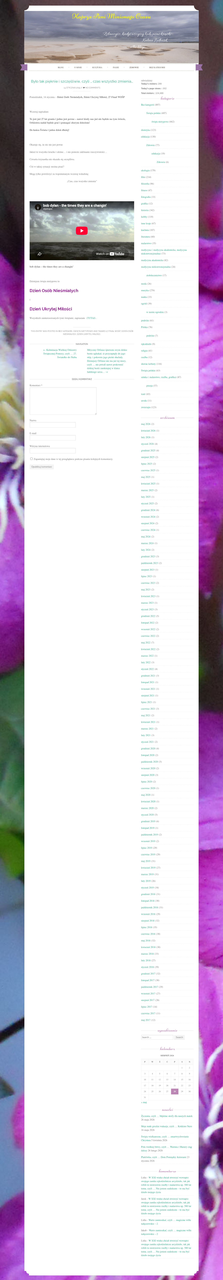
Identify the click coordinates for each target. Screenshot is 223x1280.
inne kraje (146, 223)
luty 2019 (146, 880)
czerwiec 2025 (148, 470)
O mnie (78, 67)
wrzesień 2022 (148, 629)
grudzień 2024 (148, 510)
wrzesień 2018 (148, 914)
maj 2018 (145, 940)
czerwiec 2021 (148, 708)
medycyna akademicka (152, 260)
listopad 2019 (147, 828)
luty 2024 (146, 549)
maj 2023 (145, 589)
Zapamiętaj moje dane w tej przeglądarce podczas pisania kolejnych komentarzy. (73, 459)
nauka (144, 297)
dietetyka (145, 130)
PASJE (116, 67)
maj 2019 (145, 861)
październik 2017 (149, 986)
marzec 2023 (147, 602)
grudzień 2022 (148, 616)
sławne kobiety (148, 363)
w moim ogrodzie (155, 312)
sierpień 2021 (147, 695)
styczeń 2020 (147, 814)
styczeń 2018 (147, 967)
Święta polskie (153, 113)
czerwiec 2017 (148, 1013)
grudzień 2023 (148, 556)
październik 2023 (149, 563)
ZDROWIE (134, 67)
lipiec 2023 (146, 576)
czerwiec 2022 (148, 635)
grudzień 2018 (148, 894)
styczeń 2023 (147, 609)
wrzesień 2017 (148, 993)
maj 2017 (145, 1020)
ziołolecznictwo (154, 275)
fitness (144, 190)
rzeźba (144, 357)
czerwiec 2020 (148, 788)
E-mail (33, 433)
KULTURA (97, 67)
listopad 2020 (147, 755)
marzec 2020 (147, 808)
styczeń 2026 (147, 443)
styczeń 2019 (147, 887)
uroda (144, 400)
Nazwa (33, 420)
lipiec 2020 (146, 781)
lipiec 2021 (146, 702)
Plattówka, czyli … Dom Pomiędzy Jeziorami (163, 1157)
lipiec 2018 (146, 927)
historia (144, 210)
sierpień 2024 (147, 523)
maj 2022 (145, 642)
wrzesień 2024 (148, 516)
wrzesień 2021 (148, 688)
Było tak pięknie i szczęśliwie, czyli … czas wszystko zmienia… (82, 81)
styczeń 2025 (147, 503)
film (143, 177)
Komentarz (36, 385)
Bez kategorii (157, 67)
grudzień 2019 (148, 821)
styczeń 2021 (147, 741)
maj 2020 (145, 794)
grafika (144, 203)
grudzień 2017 (148, 973)
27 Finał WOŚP (113, 331)
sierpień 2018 (147, 920)
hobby (144, 216)
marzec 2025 (147, 490)
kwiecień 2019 (148, 867)
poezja (149, 385)
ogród (144, 303)
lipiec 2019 (146, 847)
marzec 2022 (147, 655)
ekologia (145, 170)
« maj (144, 1102)
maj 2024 (145, 536)
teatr (143, 394)
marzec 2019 (147, 874)
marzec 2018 (147, 953)
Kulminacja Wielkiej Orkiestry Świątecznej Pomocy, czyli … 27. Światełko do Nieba (60, 353)
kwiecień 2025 (148, 483)
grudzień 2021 (148, 675)
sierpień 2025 (147, 457)
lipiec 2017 (146, 1006)
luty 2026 (146, 437)
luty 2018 (146, 960)
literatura (145, 236)
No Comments (92, 88)
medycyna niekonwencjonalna (156, 266)
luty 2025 (146, 496)
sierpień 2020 (147, 775)
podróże (145, 320)
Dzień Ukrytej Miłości (88, 334)
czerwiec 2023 (148, 582)
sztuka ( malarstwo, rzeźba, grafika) (158, 377)
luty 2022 (146, 662)
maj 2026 (145, 424)
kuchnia (145, 230)
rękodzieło (146, 344)
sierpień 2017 (147, 1000)
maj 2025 (145, 477)
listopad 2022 (147, 622)
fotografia (146, 196)
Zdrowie (150, 145)
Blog (61, 67)
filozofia (145, 183)
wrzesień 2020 (148, 768)
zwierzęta (145, 407)
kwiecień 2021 (148, 722)
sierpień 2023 (147, 569)
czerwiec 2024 (148, 530)
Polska (144, 327)
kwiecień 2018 (148, 947)
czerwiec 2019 (148, 854)
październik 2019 (149, 834)
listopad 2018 (147, 900)
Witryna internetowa (40, 446)
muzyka (145, 290)
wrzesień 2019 (148, 841)
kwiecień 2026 (148, 430)
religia (144, 350)
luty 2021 (146, 735)
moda (144, 283)
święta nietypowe (83, 331)
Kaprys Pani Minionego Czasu (111, 16)
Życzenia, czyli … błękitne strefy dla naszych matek (167, 1116)
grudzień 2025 (148, 450)
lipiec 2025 (146, 463)
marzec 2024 (147, 543)
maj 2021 (145, 715)
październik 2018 (149, 907)
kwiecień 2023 (148, 596)
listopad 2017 (147, 980)
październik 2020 (149, 761)
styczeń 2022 (147, 669)
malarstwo (146, 243)
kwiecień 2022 (148, 649)
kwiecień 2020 (148, 801)
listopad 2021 (147, 682)
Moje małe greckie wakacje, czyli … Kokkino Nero (166, 1126)
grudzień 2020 (148, 748)
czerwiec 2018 (148, 933)
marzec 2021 (147, 728)
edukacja (145, 136)
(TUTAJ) (90, 318)
